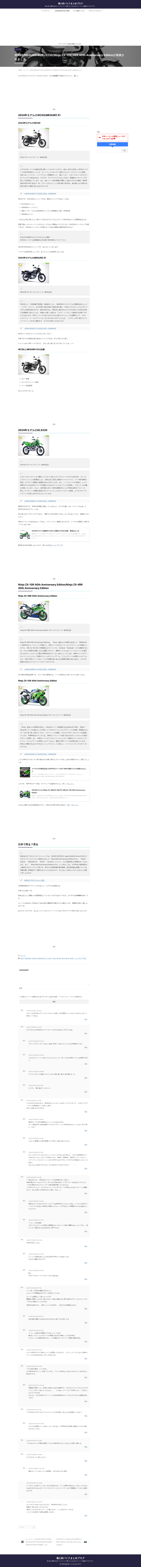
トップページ (46, 11)
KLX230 (34, 958)
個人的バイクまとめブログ (70, 3)
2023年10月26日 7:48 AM (35, 1119)
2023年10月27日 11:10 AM (34, 1440)
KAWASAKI (27, 958)
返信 (86, 1019)
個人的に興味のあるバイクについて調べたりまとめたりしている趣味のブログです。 (70, 1561)
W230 (72, 958)
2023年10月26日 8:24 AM (35, 1138)
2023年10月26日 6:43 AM (35, 1041)
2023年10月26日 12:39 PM (36, 1055)
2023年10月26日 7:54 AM (35, 1201)
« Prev (22, 1527)
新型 (84, 958)
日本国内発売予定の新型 (62, 11)
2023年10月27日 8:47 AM (35, 1330)
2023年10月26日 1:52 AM (33, 1011)
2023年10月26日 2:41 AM (33, 1027)
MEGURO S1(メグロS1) (45, 958)
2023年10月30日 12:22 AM (34, 1483)
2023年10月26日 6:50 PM (35, 1316)
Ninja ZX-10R (57, 958)
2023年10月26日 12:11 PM (36, 1220)
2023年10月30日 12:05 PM (34, 1502)
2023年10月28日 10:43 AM (36, 1468)
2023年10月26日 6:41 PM (33, 1288)
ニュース (22, 955)
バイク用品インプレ (79, 11)
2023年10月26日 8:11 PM (35, 1152)
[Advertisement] (70, 28)
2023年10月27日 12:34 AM (36, 1385)
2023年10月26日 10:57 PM (34, 1366)
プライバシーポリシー (95, 11)
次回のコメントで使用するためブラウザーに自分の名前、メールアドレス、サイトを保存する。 (52, 997)
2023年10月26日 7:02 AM (33, 1100)
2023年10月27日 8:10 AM (33, 1409)
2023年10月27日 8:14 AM (35, 1085)
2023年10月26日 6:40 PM (35, 1270)
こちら (54, 545)
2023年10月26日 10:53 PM (34, 1350)
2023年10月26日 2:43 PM (35, 1254)
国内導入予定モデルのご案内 (34, 880)
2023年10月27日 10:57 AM (36, 1423)
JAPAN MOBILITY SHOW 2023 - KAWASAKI (40, 194)
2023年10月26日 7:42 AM (33, 1177)
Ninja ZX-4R (65, 958)
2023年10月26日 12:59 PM (36, 1071)
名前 (20, 988)
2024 (22, 958)
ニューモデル (78, 958)
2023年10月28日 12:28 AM (34, 1454)
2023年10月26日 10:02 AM (34, 1240)
